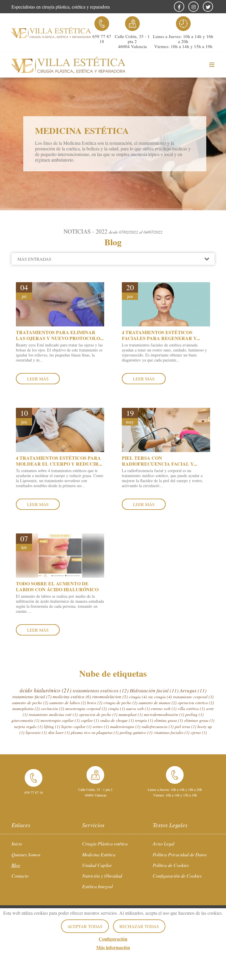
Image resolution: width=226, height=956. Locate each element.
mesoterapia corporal (86, 708)
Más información (113, 947)
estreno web (164, 708)
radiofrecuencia (158, 726)
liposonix (36, 732)
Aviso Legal (163, 843)
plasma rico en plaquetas (95, 732)
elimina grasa (168, 720)
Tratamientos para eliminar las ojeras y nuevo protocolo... (60, 335)
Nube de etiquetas (113, 673)
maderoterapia (125, 726)
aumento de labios (67, 702)
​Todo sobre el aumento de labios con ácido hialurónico (57, 586)
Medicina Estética (98, 854)
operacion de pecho (98, 714)
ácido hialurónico (45, 690)
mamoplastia (26, 708)
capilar (90, 720)
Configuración (113, 939)
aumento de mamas (158, 702)
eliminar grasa (199, 720)
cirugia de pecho (120, 702)
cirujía (116, 708)
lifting (52, 726)
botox (94, 702)
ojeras (199, 732)
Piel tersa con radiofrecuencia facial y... (159, 460)
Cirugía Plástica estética (105, 843)
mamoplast (131, 714)
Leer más (38, 379)
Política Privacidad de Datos (180, 854)
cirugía (138, 696)
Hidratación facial (154, 690)
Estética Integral (97, 886)
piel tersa (185, 726)
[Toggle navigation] (209, 65)
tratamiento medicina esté (53, 714)
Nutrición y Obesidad (102, 876)
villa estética (191, 708)
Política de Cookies (171, 865)
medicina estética (72, 696)
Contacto (20, 876)
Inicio (16, 843)
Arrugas (193, 690)
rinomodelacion (110, 696)
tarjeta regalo (28, 726)
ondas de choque (117, 720)
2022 (28, 271)
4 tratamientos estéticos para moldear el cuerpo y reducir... (59, 460)
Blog (15, 865)
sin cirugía (160, 696)
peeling (194, 714)
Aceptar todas (84, 926)
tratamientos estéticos (101, 690)
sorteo (101, 726)
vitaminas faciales (172, 732)
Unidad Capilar (97, 865)
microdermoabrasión (164, 714)
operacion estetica (196, 702)
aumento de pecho (30, 702)
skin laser (59, 732)
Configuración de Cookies (177, 876)
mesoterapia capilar (60, 720)
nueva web (138, 708)
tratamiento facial (31, 696)
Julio (33, 280)
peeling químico (136, 732)
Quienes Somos (25, 854)
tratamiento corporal (193, 696)
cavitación (52, 708)
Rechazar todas (139, 926)
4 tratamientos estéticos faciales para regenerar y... (161, 335)
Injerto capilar (76, 726)
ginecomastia (25, 720)
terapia (144, 720)
